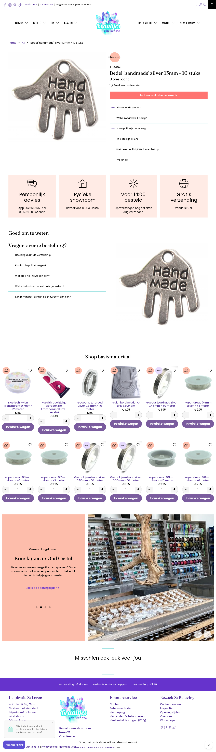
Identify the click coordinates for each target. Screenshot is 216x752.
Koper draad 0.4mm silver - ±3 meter (198, 404)
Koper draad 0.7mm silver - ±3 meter (54, 478)
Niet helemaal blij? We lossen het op (137, 149)
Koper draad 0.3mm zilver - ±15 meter (162, 478)
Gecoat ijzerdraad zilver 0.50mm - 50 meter (90, 478)
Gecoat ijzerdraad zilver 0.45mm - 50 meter (162, 404)
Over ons (166, 716)
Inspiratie (166, 708)
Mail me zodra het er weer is (158, 95)
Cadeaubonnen (170, 704)
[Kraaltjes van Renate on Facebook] (5, 5)
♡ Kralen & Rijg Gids (22, 704)
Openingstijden (170, 712)
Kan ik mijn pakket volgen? (30, 265)
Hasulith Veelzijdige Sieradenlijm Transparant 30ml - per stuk (54, 407)
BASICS (19, 23)
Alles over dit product (128, 107)
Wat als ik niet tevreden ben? (32, 276)
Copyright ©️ (112, 746)
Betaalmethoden (121, 708)
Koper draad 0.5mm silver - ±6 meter (18, 478)
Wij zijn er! (122, 160)
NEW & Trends (187, 23)
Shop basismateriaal (108, 356)
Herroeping (117, 712)
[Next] (207, 634)
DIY (53, 23)
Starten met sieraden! (23, 708)
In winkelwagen (18, 427)
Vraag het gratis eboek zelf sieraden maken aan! (108, 742)
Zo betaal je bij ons (127, 139)
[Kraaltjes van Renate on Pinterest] (15, 5)
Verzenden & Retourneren (127, 716)
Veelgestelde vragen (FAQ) (128, 720)
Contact (115, 704)
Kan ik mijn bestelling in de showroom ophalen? (43, 296)
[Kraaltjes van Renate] (108, 22)
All (23, 42)
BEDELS (37, 23)
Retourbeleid (95, 746)
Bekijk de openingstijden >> (43, 588)
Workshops (31, 4)
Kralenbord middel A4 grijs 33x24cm (126, 404)
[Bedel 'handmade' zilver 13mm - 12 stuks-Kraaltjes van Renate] (57, 98)
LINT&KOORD (145, 23)
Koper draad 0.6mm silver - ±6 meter (198, 478)
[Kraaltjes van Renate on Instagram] (10, 5)
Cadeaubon (46, 4)
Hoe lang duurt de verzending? (33, 255)
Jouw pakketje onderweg (131, 128)
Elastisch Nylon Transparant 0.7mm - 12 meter (18, 406)
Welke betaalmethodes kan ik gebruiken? (39, 286)
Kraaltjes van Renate (27, 746)
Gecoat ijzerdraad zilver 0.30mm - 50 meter (126, 478)
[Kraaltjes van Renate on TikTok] (20, 5)
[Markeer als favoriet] (30, 370)
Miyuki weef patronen (23, 712)
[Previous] (198, 634)
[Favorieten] (205, 4)
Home (12, 42)
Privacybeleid (49, 746)
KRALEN (68, 23)
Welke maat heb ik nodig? (131, 118)
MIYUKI (166, 23)
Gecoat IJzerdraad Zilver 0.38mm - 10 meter (90, 406)
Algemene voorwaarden (72, 746)
